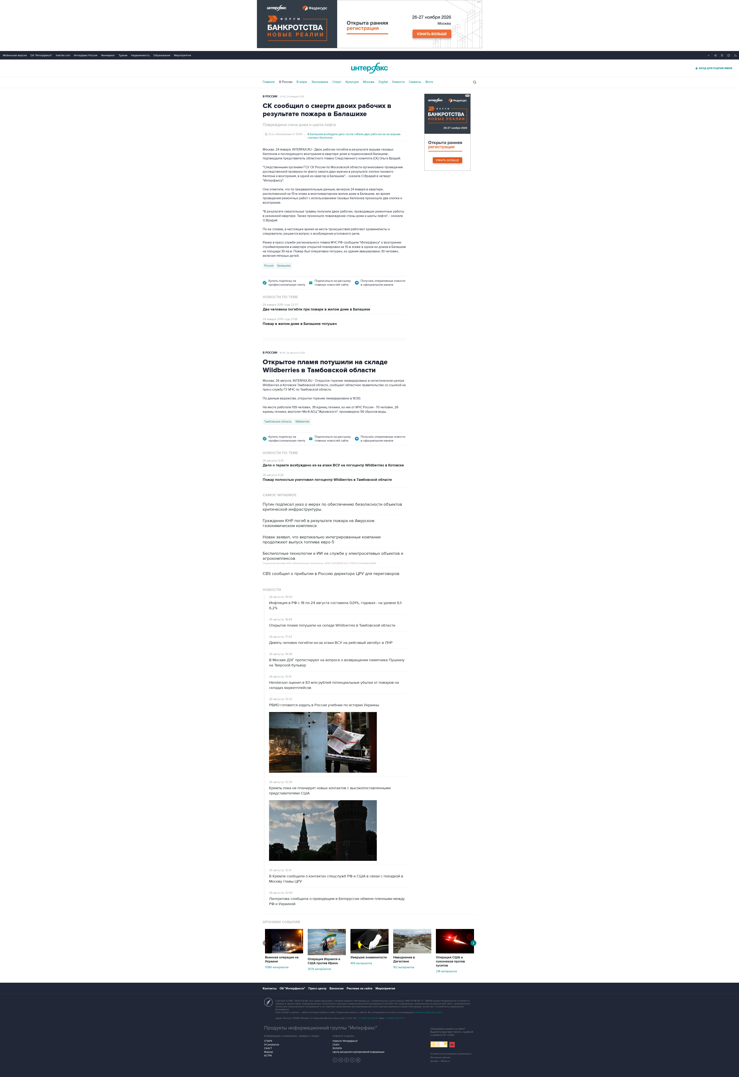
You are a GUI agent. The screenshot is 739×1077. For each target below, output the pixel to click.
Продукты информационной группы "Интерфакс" (320, 1028)
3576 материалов (319, 969)
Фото (429, 82)
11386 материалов (276, 967)
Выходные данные (440, 1057)
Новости (398, 82)
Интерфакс (369, 68)
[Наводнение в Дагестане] (412, 952)
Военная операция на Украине (281, 959)
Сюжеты (415, 82)
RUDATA (337, 1048)
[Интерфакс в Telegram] (340, 1060)
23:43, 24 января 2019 (291, 96)
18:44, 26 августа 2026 (292, 352)
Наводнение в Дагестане (404, 959)
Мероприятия (182, 55)
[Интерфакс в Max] (358, 1060)
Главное (269, 82)
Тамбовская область (278, 421)
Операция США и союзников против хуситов (450, 961)
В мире (302, 82)
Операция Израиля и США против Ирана (324, 961)
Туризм (123, 55)
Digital (383, 82)
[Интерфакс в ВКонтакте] (346, 1060)
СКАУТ (268, 1048)
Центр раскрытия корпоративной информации (358, 1052)
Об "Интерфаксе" (41, 55)
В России (285, 82)
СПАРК (268, 1041)
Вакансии (336, 988)
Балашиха (283, 265)
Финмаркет (108, 55)
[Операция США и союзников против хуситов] (455, 952)
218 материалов (446, 971)
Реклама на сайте (359, 988)
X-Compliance (271, 1044)
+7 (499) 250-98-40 (368, 1018)
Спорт (336, 82)
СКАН (336, 1044)
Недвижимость (140, 55)
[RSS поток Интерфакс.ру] (352, 1060)
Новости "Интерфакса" (345, 1041)
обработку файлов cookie (428, 1012)
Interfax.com (63, 55)
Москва (368, 82)
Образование (161, 55)
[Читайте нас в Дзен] (335, 1060)
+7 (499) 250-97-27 (395, 1018)
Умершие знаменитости (368, 957)
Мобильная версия (15, 55)
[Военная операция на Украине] (284, 952)
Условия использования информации (450, 1053)
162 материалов (403, 967)
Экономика (319, 82)
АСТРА (268, 1055)
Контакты (270, 988)
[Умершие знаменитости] (369, 952)
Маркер (268, 1052)
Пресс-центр (317, 988)
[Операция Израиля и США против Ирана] (327, 954)
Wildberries (302, 421)
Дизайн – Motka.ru (440, 1061)
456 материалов (361, 963)
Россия (268, 265)
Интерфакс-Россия (85, 55)
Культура (352, 82)
